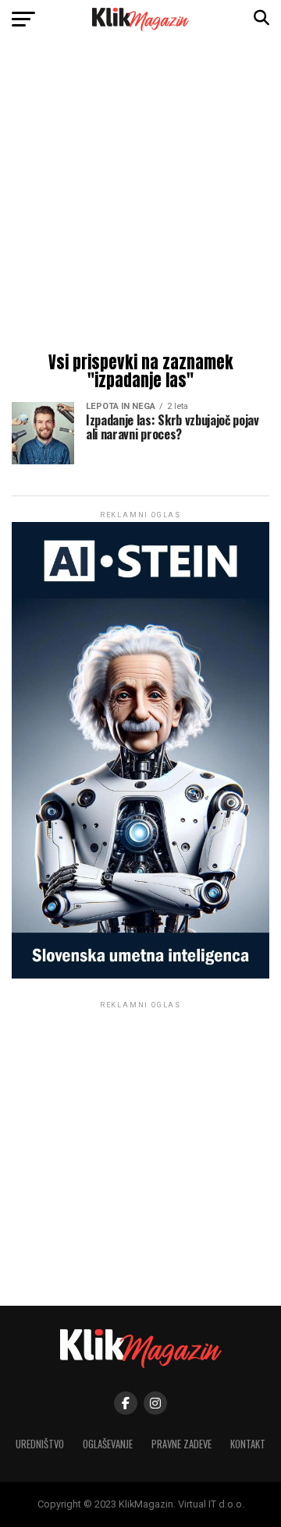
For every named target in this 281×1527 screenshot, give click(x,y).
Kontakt (247, 1444)
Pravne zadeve (181, 1444)
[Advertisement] (140, 198)
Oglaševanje (108, 1444)
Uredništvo (40, 1444)
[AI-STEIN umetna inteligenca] (140, 975)
